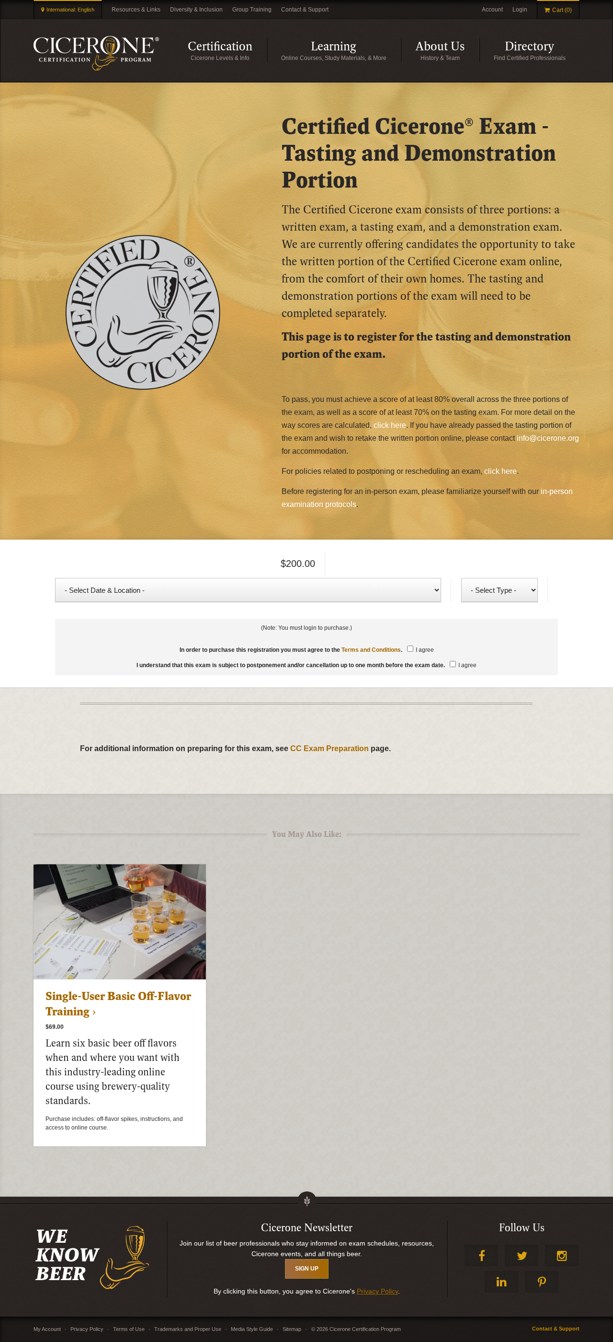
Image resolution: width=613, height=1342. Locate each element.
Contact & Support (305, 9)
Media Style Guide (252, 1329)
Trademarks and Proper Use (187, 1329)
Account (492, 9)
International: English (70, 9)
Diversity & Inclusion (196, 9)
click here (390, 425)
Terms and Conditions (371, 650)
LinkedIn (501, 1282)
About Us (447, 50)
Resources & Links (136, 9)
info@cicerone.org (548, 438)
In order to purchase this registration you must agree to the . (307, 650)
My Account (47, 1329)
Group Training (252, 9)
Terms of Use (129, 1329)
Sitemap (292, 1329)
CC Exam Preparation (329, 748)
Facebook (481, 1255)
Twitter (521, 1255)
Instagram (562, 1255)
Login (519, 9)
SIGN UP (306, 1268)
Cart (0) (562, 10)
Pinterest (541, 1282)
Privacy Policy (377, 1291)
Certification (227, 50)
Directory (542, 50)
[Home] (96, 53)
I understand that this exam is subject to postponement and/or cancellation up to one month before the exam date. (306, 665)
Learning (356, 50)
